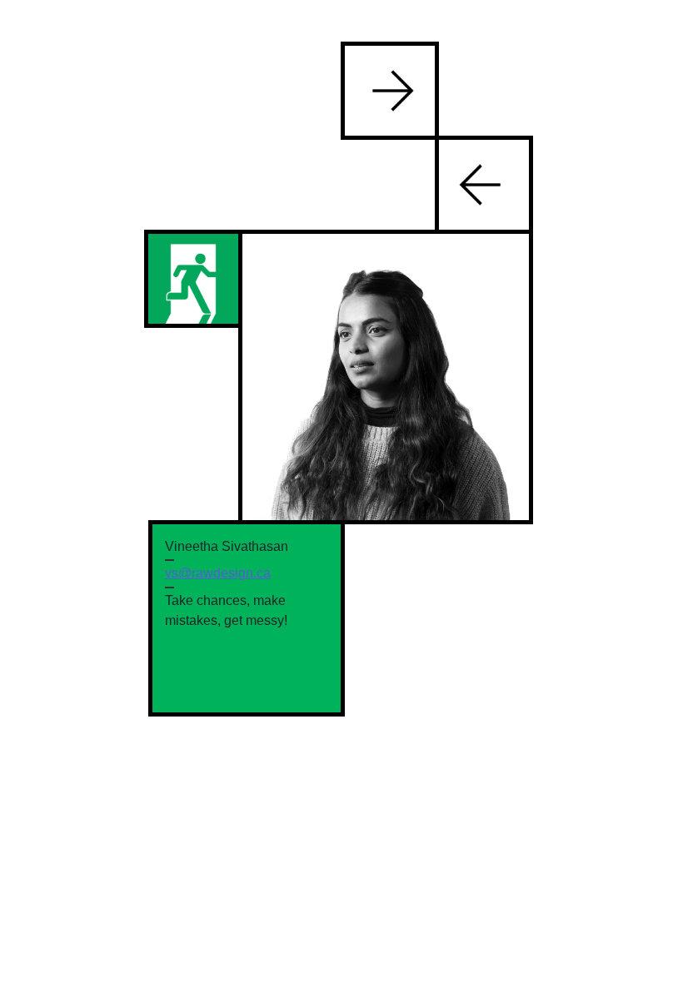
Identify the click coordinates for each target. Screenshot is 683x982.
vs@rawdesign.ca (218, 573)
